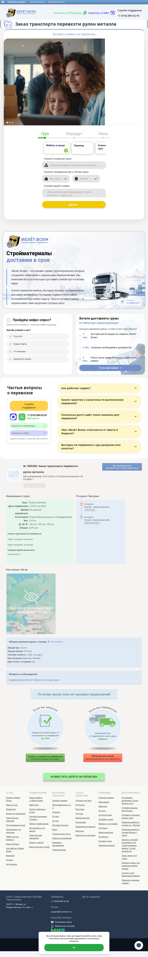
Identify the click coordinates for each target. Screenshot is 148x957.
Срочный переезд (106, 798)
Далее (73, 204)
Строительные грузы (61, 834)
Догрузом (79, 831)
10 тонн (55, 821)
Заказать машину (59, 801)
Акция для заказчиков (15, 814)
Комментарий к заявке (57, 185)
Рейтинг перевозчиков (38, 824)
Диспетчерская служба (39, 847)
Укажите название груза (57, 158)
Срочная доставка (83, 801)
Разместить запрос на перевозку (74, 776)
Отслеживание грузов (15, 825)
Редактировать (56, 641)
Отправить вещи (106, 819)
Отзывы (9, 860)
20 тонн (55, 816)
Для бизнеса (11, 864)
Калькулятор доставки (85, 835)
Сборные (56, 812)
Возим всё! (11, 809)
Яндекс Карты (20, 344)
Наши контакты (12, 844)
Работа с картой (36, 842)
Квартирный (104, 802)
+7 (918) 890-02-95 (128, 15)
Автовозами (80, 822)
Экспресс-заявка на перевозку (74, 34)
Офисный (103, 806)
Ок (74, 947)
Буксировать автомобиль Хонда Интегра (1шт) (130, 801)
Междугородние (82, 818)
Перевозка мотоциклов (85, 827)
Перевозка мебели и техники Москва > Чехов (130, 832)
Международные (106, 832)
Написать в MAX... (21, 433)
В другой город (105, 815)
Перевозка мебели (107, 845)
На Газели (103, 828)
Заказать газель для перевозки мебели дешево (131, 866)
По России (80, 805)
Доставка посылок (60, 825)
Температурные (59, 850)
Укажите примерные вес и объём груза (66, 171)
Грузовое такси (105, 841)
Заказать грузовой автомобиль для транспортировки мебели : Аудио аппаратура (130, 845)
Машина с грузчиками (108, 824)
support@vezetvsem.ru (61, 912)
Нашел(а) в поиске (22, 359)
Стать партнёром (108, 368)
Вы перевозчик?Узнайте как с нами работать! (122, 467)
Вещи (54, 829)
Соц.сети (17, 336)
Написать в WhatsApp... (24, 425)
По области (103, 837)
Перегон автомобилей (61, 838)
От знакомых (19, 351)
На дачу (102, 811)
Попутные (79, 809)
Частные (79, 814)
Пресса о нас (12, 805)
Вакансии (10, 856)
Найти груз (34, 805)
